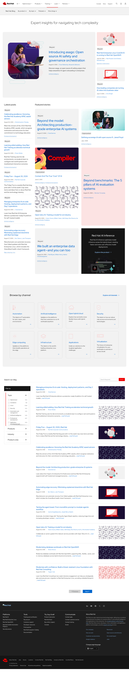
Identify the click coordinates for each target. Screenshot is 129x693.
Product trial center (49, 617)
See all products (7, 629)
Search (121, 379)
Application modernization (103, 63)
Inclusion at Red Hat (59, 660)
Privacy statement (13, 665)
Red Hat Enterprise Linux (9, 619)
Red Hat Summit (79, 660)
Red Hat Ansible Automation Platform (10, 625)
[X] (100, 607)
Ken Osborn (18, 238)
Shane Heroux (52, 549)
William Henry (59, 254)
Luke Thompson (26, 238)
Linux (14, 252)
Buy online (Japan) (49, 622)
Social (66, 624)
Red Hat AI (6, 617)
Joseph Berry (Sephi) (67, 512)
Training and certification (30, 617)
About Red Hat (12, 660)
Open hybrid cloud (76, 313)
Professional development (10, 136)
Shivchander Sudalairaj (43, 220)
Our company (89, 629)
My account (27, 619)
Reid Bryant (51, 254)
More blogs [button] (51, 11)
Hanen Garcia (49, 218)
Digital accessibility (47, 665)
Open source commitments (114, 633)
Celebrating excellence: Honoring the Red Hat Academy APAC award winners (65, 447)
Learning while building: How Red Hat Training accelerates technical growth (64, 407)
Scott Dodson (117, 58)
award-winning (108, 625)
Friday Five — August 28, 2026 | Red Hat (51, 427)
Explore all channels (110, 295)
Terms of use (23, 665)
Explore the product (102, 252)
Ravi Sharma (72, 218)
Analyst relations (90, 639)
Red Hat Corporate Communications (58, 429)
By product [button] (21, 11)
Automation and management (14, 412)
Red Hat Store (48, 619)
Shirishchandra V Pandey (22, 122)
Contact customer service (72, 619)
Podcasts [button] (41, 11)
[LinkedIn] (87, 607)
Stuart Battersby (63, 64)
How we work (89, 633)
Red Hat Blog (10, 11)
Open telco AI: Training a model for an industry (54, 527)
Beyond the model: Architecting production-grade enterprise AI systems (64, 467)
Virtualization (102, 341)
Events (24, 660)
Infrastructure (46, 342)
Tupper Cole (51, 572)
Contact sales (68, 617)
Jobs (108, 639)
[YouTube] (91, 607)
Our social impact (111, 636)
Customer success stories (93, 636)
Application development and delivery (15, 424)
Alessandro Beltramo (74, 64)
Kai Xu (80, 529)
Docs (104, 4)
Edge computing (8, 252)
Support (110, 4)
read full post (46, 398)
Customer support (29, 622)
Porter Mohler (19, 153)
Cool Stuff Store (69, 660)
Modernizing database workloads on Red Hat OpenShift (57, 547)
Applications (73, 342)
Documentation (28, 632)
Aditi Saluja (65, 218)
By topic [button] (31, 11)
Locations (30, 660)
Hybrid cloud (13, 400)
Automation (17, 314)
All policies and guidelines (34, 665)
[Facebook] (95, 607)
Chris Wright (109, 93)
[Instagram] (104, 607)
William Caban (58, 218)
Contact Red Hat (39, 660)
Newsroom (110, 629)
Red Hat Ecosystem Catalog (31, 630)
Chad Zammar (19, 209)
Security (100, 314)
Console (98, 4)
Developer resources (29, 624)
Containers (13, 402)
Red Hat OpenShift (8, 622)
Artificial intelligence (54, 74)
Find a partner (27, 627)
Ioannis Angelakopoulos (54, 512)
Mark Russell (109, 58)
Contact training (69, 622)
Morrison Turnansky (100, 193)
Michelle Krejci (101, 60)
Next (86, 591)
